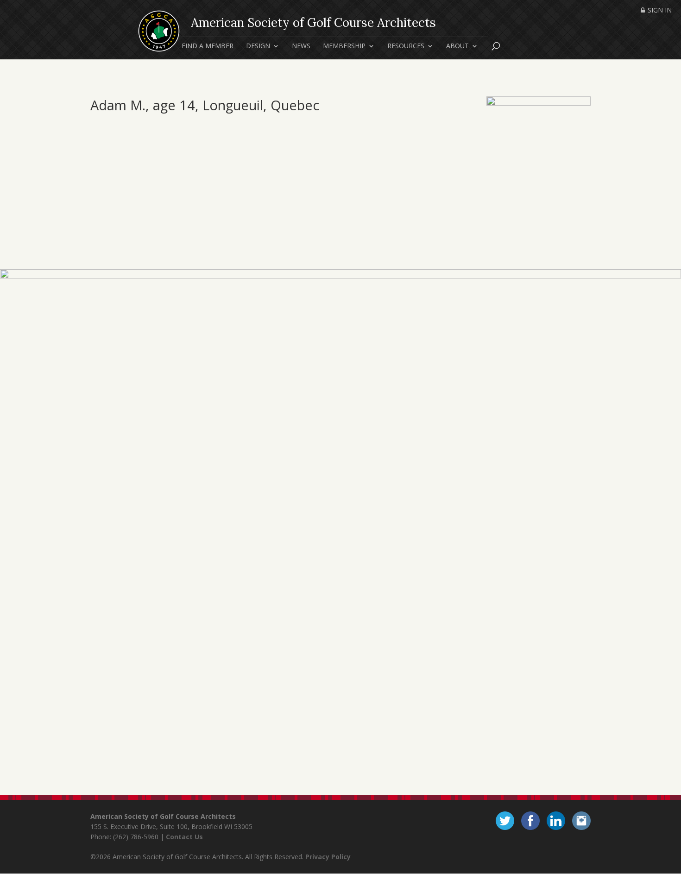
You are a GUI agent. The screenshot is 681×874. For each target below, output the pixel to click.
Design (258, 46)
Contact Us (184, 836)
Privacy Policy (328, 856)
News (301, 46)
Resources (405, 46)
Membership (344, 46)
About (457, 46)
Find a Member (207, 46)
